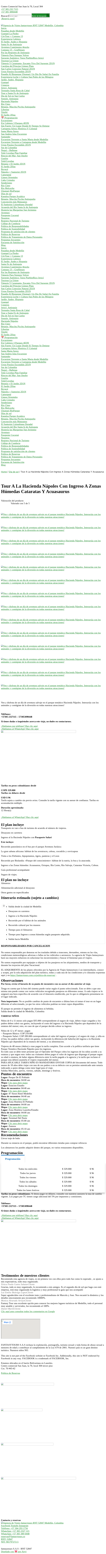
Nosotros (5, 218)
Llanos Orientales (9, 177)
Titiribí (4, 112)
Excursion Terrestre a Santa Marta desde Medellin (24, 139)
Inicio (3, 28)
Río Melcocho (7, 188)
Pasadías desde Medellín (12, 31)
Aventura (5, 212)
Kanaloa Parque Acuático (13, 196)
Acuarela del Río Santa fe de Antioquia (19, 207)
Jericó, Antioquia (9, 87)
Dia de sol (14, 471)
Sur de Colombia (9, 147)
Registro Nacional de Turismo (15, 220)
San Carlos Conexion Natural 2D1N (18, 69)
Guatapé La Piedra (9, 33)
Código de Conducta (10, 223)
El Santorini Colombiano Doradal (17, 204)
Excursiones (6, 120)
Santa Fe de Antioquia (11, 44)
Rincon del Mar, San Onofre (14, 155)
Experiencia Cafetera (11, 39)
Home (4, 471)
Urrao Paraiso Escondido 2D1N (16, 71)
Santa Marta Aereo (10, 131)
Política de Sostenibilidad (13, 229)
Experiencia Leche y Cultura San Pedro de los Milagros (27, 77)
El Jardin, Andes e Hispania (14, 41)
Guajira (4, 158)
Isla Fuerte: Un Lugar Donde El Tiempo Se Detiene (25, 126)
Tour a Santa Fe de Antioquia (15, 93)
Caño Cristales (8, 180)
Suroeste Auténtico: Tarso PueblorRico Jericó (22, 58)
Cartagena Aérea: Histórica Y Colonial (19, 128)
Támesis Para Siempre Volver (15, 55)
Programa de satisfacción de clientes (18, 231)
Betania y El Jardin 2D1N (13, 164)
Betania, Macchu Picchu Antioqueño (18, 106)
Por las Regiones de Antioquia (15, 52)
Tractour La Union (9, 60)
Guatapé (5, 82)
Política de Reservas (10, 234)
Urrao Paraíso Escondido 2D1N (16, 145)
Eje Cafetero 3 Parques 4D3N (15, 123)
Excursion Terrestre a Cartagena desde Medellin (23, 142)
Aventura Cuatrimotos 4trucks (15, 47)
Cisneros (5, 85)
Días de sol (6, 193)
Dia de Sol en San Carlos (13, 96)
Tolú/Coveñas (7, 161)
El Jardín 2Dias (8, 115)
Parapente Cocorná (10, 215)
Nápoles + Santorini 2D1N (13, 172)
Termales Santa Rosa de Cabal (15, 90)
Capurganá (6, 174)
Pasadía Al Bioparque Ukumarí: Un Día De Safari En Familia (30, 74)
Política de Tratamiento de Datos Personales (21, 237)
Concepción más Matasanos (14, 201)
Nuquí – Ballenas (9, 150)
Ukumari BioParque (10, 191)
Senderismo (6, 183)
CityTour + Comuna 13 (12, 36)
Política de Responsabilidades (15, 226)
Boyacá (4, 169)
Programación (12, 1159)
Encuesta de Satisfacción (12, 242)
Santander (5, 136)
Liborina (5, 109)
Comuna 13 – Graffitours (13, 50)
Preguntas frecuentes (10, 239)
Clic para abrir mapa (18, 1082)
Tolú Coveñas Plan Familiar (14, 153)
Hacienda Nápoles (9, 101)
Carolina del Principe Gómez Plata (17, 66)
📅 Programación (9, 117)
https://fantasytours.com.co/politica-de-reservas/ (32, 975)
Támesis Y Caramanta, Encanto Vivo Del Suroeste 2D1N (28, 63)
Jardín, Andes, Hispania (12, 79)
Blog (3, 245)
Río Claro (5, 104)
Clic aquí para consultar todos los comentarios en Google (28, 1311)
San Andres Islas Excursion (14, 134)
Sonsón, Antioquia (9, 98)
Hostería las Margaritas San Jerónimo (18, 210)
